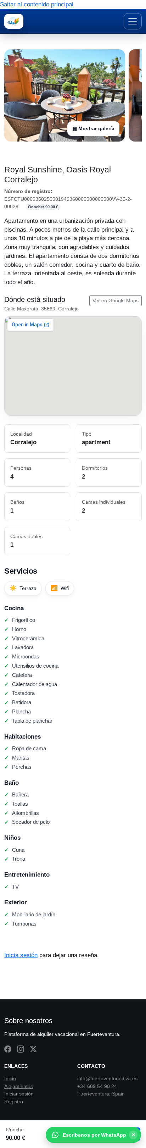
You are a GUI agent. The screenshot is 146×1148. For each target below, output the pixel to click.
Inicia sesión (21, 955)
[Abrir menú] (133, 21)
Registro (13, 1101)
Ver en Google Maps (115, 300)
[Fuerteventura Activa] (13, 21)
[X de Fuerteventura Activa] (33, 1049)
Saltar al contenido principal (36, 4)
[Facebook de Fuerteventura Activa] (7, 1049)
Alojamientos (18, 1086)
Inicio (10, 1078)
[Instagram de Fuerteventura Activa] (20, 1049)
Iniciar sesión (19, 1094)
